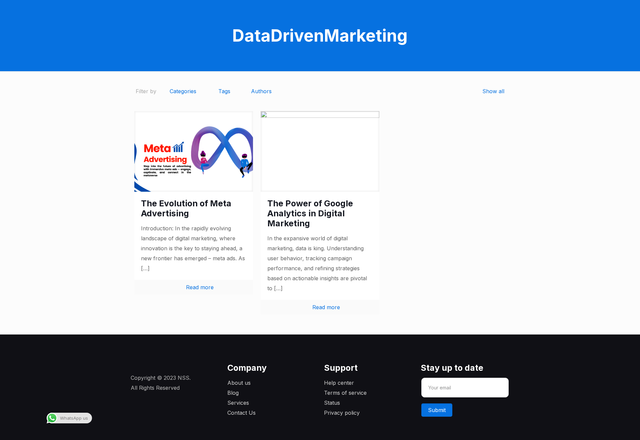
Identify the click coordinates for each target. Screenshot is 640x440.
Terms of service (345, 392)
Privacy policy (342, 412)
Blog (233, 392)
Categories (183, 91)
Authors (261, 91)
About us (239, 382)
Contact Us (241, 412)
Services (238, 402)
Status (332, 402)
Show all (493, 91)
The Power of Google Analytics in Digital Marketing (310, 213)
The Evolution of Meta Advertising (186, 208)
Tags (224, 91)
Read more (200, 287)
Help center (339, 382)
